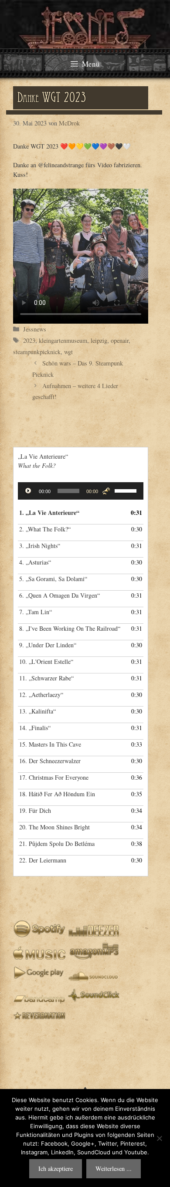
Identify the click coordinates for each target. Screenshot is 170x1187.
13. (37, 711)
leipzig (99, 340)
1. (49, 512)
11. (46, 678)
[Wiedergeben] (29, 491)
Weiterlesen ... (113, 1168)
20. (54, 827)
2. (45, 529)
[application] (80, 491)
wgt (68, 352)
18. (57, 794)
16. (50, 761)
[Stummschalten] (106, 491)
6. (59, 595)
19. (35, 810)
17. (53, 777)
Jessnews (34, 329)
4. (35, 562)
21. (57, 843)
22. (42, 860)
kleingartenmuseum (63, 340)
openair (120, 340)
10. (46, 661)
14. (35, 728)
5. (53, 579)
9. (47, 645)
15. (50, 744)
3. (39, 545)
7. (35, 612)
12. (41, 694)
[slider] (127, 490)
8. (69, 628)
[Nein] (159, 1138)
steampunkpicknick (37, 352)
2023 (29, 340)
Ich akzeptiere (55, 1168)
